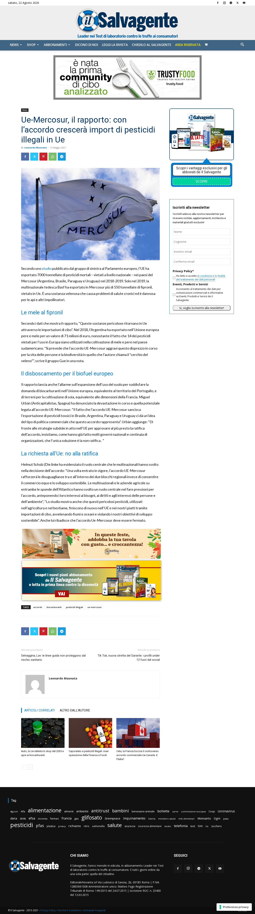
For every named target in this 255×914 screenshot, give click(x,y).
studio (47, 268)
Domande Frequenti (94, 910)
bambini (120, 811)
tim (200, 826)
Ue (206, 826)
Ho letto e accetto (200, 277)
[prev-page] (23, 767)
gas (76, 818)
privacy (62, 826)
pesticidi (21, 825)
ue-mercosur (94, 607)
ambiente (82, 811)
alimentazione (44, 810)
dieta (13, 818)
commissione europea (193, 811)
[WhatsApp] (53, 157)
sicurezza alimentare (150, 826)
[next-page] (29, 767)
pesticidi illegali (74, 607)
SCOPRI (201, 181)
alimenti (69, 811)
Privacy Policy (48, 910)
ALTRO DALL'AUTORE (75, 710)
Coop (212, 811)
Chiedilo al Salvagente (151, 45)
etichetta (42, 818)
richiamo (74, 826)
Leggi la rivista (115, 45)
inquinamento (134, 818)
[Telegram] (231, 3)
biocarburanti (54, 607)
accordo (37, 607)
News (14, 45)
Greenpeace (112, 818)
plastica (51, 826)
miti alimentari (186, 818)
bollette (163, 811)
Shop (31, 45)
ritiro (86, 826)
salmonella (98, 826)
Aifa (23, 811)
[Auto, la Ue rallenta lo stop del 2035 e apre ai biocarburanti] (43, 733)
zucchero (216, 826)
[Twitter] (237, 3)
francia (67, 818)
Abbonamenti (55, 45)
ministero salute (167, 818)
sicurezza (130, 826)
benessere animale (143, 811)
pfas (40, 826)
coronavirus (226, 811)
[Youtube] (244, 3)
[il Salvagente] (127, 23)
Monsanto (204, 818)
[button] (242, 45)
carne (175, 811)
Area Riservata (188, 45)
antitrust (100, 811)
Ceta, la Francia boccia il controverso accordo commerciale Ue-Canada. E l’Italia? (137, 755)
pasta (226, 818)
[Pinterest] (43, 157)
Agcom (14, 811)
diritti (23, 818)
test (192, 826)
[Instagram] (224, 3)
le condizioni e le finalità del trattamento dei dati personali (200, 277)
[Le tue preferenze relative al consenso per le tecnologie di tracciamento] (234, 907)
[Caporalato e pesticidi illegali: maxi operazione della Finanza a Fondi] (90, 733)
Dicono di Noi (86, 45)
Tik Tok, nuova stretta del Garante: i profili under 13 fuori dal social (129, 658)
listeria (151, 818)
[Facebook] (218, 3)
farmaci (54, 818)
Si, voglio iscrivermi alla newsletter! (201, 308)
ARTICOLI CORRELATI (39, 710)
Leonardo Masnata (35, 147)
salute (114, 825)
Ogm (217, 818)
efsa (32, 818)
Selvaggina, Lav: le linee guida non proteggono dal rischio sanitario (53, 658)
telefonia (181, 826)
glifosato (91, 818)
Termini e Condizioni (69, 910)
